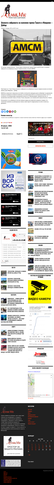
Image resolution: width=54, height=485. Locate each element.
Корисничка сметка (40, 146)
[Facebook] (2, 111)
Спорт (29, 420)
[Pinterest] (10, 111)
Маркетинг (6, 473)
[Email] (15, 111)
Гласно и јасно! (31, 422)
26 (35, 449)
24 (28, 449)
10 (28, 446)
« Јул (29, 455)
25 (32, 449)
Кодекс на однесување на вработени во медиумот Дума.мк (10, 478)
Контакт (5, 475)
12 (35, 446)
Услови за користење (7, 482)
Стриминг (30, 411)
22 (46, 448)
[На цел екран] (51, 134)
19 (35, 448)
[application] (40, 129)
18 (32, 448)
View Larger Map (30, 398)
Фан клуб (30, 409)
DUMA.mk (5, 263)
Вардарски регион (31, 415)
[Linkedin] (7, 111)
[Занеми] (49, 134)
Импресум (5, 474)
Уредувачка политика (7, 477)
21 (42, 448)
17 (28, 448)
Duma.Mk (2, 263)
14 (42, 446)
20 (39, 448)
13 (39, 446)
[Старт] (29, 134)
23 (49, 448)
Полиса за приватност (8, 481)
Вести (29, 413)
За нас (5, 471)
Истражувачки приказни (33, 416)
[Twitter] (5, 111)
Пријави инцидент (32, 424)
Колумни (30, 418)
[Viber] (12, 111)
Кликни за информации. (34, 371)
